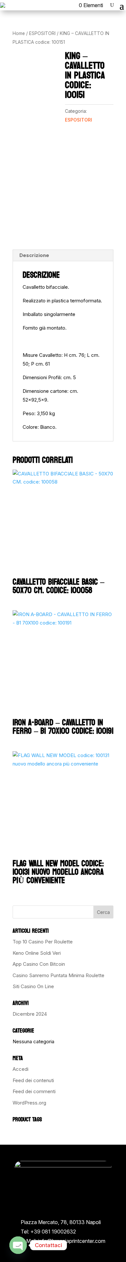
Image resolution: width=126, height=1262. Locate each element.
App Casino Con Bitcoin (39, 964)
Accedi (20, 1069)
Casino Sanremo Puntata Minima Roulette (58, 975)
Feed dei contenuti (33, 1080)
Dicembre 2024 (30, 1014)
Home (19, 33)
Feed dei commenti (34, 1091)
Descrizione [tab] (34, 255)
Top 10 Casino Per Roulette (43, 942)
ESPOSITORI (42, 33)
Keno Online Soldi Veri (37, 953)
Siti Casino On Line (33, 986)
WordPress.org (29, 1103)
